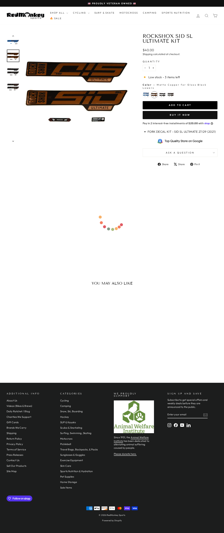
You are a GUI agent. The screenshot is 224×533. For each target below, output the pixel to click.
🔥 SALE (56, 18)
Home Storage (68, 482)
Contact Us (13, 460)
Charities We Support (19, 416)
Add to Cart (31, 339)
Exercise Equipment (71, 460)
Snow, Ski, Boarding (71, 411)
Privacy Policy (15, 444)
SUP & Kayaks (68, 422)
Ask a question (180, 152)
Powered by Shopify (112, 520)
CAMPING (150, 12)
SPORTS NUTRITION (176, 12)
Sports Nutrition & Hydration (76, 471)
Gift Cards (13, 422)
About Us (12, 400)
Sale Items (66, 487)
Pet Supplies (67, 476)
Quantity (151, 61)
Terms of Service (16, 449)
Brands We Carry (17, 427)
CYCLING (80, 12)
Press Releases (15, 454)
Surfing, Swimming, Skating (76, 433)
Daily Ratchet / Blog (18, 411)
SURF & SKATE (104, 12)
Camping (65, 405)
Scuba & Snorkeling (71, 427)
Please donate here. (125, 453)
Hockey (64, 416)
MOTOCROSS (129, 12)
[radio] (146, 94)
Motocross (66, 438)
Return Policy (14, 438)
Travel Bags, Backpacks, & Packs (79, 449)
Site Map (12, 471)
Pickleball (65, 444)
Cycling (64, 400)
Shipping (148, 54)
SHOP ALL (58, 12)
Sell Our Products (16, 465)
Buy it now (180, 114)
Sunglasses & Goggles (72, 454)
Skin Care (65, 465)
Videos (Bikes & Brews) (19, 405)
